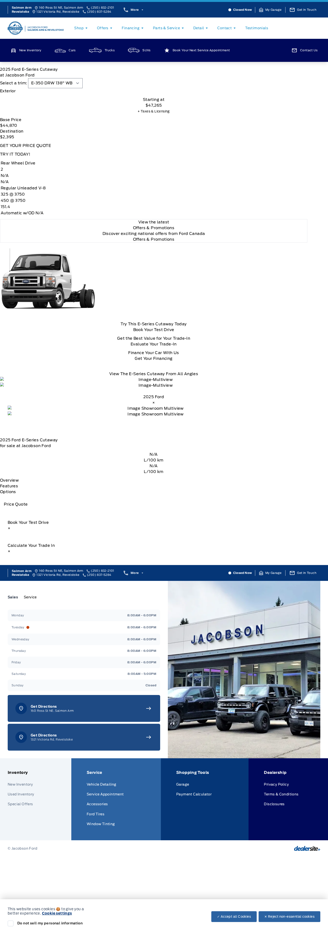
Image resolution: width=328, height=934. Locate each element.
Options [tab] (8, 492)
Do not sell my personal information (50, 923)
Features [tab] (9, 486)
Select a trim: (13, 83)
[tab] (153, 91)
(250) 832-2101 (102, 7)
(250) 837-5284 (99, 11)
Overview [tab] (9, 480)
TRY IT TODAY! (15, 154)
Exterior (8, 91)
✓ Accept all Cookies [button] (234, 916)
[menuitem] (81, 28)
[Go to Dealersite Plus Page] (307, 848)
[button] (270, 10)
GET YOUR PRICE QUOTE (25, 145)
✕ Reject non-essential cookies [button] (289, 916)
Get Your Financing (153, 358)
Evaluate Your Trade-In (154, 344)
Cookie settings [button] (57, 913)
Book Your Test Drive (153, 329)
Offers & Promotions (154, 239)
